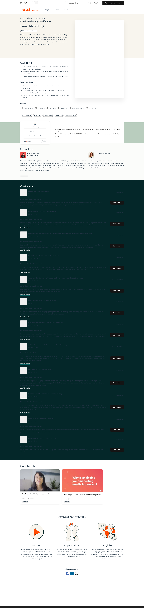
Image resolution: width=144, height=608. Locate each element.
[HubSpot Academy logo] (30, 10)
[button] (72, 192)
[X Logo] (76, 573)
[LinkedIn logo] (72, 573)
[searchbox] (78, 3)
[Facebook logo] (68, 573)
